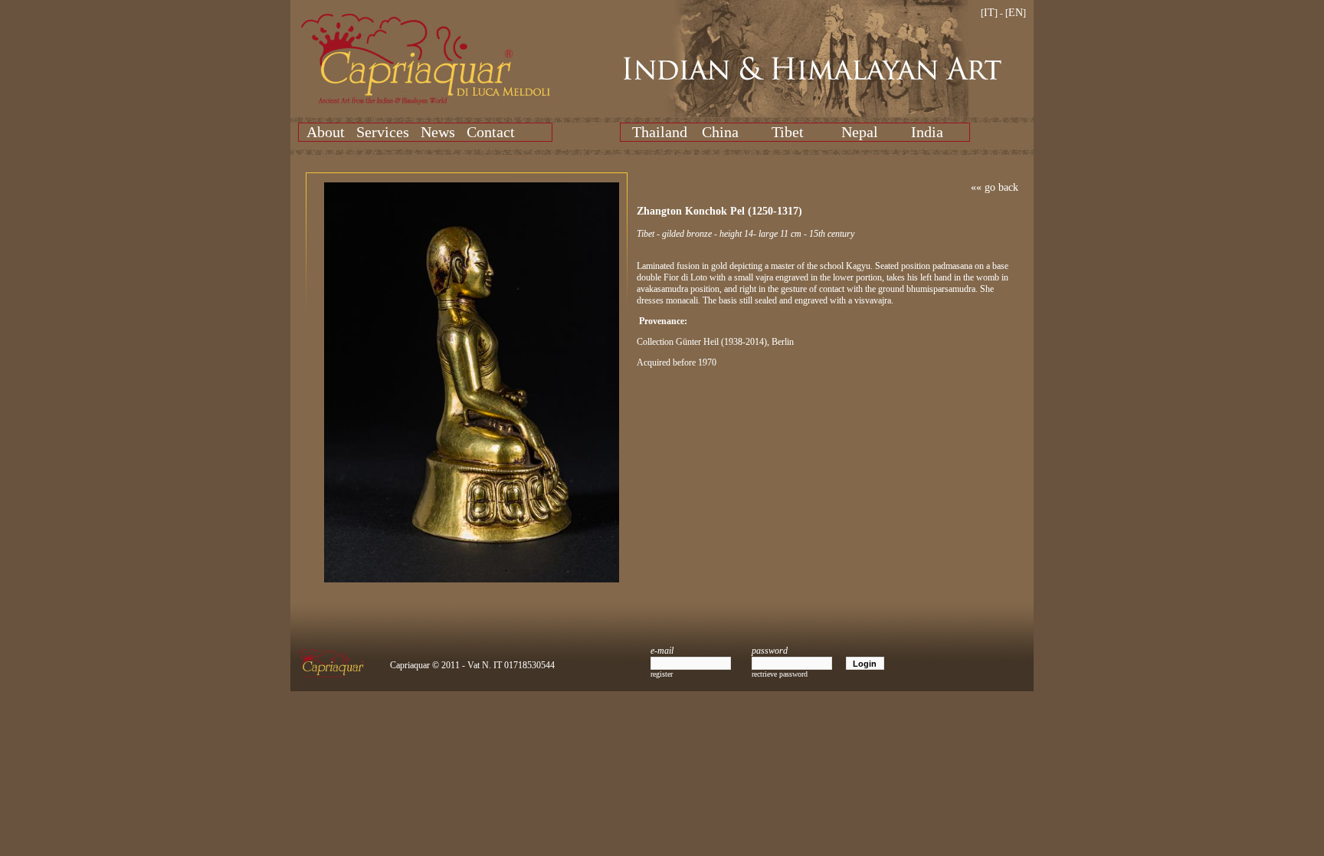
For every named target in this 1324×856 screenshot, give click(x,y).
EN (1015, 12)
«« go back (994, 187)
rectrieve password (780, 674)
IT (989, 12)
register (662, 674)
